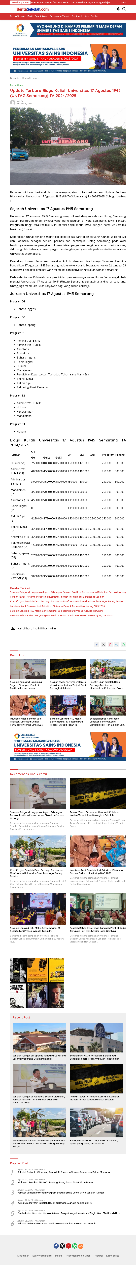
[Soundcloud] (80, 1246)
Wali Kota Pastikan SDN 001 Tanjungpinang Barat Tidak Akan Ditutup (56, 1182)
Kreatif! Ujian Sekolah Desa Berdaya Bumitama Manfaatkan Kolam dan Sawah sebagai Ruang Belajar (67, 601)
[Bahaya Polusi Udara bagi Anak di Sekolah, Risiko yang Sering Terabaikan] (96, 1122)
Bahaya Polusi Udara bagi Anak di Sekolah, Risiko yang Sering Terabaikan (94, 1142)
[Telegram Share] (116, 644)
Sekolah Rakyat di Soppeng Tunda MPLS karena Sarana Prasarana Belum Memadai (39, 1057)
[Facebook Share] (96, 644)
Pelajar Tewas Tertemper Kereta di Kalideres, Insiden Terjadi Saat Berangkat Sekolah (57, 596)
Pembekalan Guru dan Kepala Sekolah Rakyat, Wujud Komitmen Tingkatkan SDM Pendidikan (69, 1213)
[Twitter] (62, 1246)
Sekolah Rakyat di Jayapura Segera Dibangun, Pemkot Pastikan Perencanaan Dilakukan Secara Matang (68, 592)
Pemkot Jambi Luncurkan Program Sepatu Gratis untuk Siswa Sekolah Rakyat (61, 1192)
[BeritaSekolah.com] (32, 9)
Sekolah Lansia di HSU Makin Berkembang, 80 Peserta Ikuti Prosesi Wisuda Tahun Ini (56, 610)
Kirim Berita (112, 1255)
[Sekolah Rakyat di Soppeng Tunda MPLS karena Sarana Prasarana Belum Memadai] (39, 1037)
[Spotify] (74, 1246)
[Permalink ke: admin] (12, 102)
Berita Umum (17, 85)
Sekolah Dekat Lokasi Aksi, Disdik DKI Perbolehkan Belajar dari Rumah (57, 1223)
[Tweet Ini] (103, 644)
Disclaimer (23, 1255)
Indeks (58, 1255)
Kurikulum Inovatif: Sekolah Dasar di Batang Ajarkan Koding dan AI (55, 1202)
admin (20, 101)
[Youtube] (68, 1246)
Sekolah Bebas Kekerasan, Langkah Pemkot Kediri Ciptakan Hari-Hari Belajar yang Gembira (61, 615)
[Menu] (12, 9)
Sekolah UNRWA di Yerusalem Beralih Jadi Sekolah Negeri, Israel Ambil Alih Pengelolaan (94, 1057)
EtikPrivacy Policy (42, 1255)
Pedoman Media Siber (78, 1255)
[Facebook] (56, 1246)
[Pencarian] (124, 9)
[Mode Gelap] (118, 9)
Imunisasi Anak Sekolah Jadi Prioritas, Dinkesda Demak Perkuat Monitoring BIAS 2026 (57, 606)
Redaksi (98, 1255)
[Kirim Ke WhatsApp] (123, 644)
